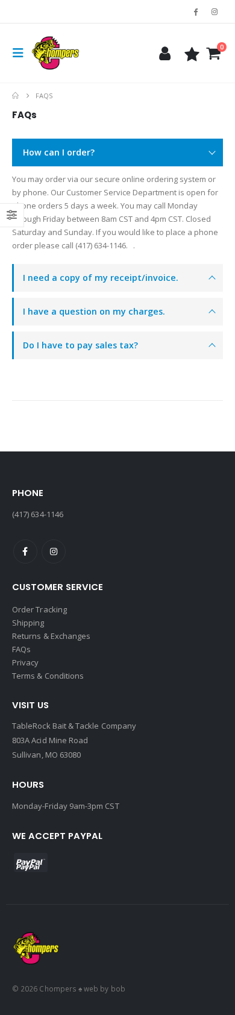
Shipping (28, 622)
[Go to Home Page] (15, 95)
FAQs (21, 649)
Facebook (25, 551)
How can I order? (59, 152)
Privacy (25, 662)
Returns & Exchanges (51, 635)
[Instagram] (214, 11)
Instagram (54, 551)
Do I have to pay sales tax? (80, 345)
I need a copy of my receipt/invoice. (100, 277)
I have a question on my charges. (94, 311)
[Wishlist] (192, 53)
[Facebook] (196, 11)
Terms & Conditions (48, 675)
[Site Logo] (55, 53)
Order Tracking (39, 609)
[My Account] (164, 53)
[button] (21, 53)
